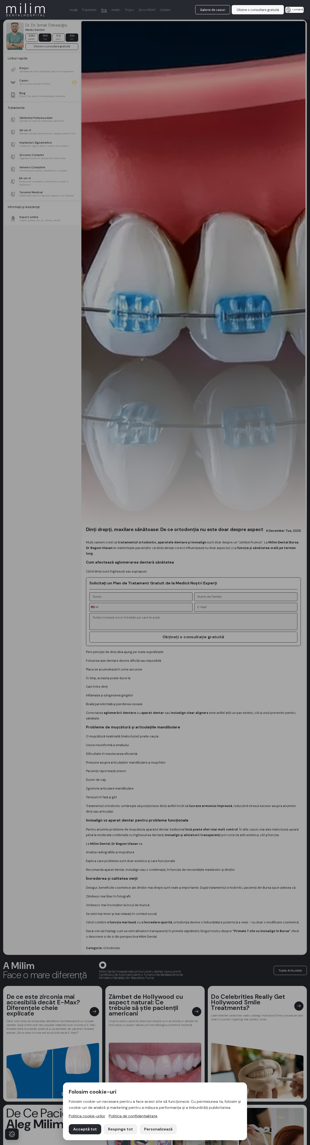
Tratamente (89, 10)
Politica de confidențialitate (133, 1116)
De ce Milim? (147, 10)
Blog (104, 10)
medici (115, 10)
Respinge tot (120, 1129)
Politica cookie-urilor (87, 1116)
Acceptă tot (85, 1129)
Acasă (73, 10)
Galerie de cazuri (212, 10)
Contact (165, 10)
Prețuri (129, 10)
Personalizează (158, 1129)
